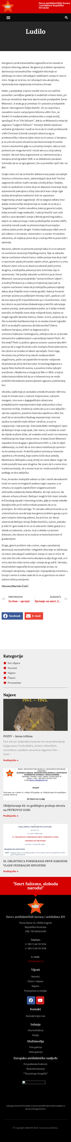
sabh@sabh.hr (35, 961)
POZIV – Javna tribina (18, 736)
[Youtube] (40, 1000)
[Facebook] (31, 1000)
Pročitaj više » (11, 760)
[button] (8, 17)
